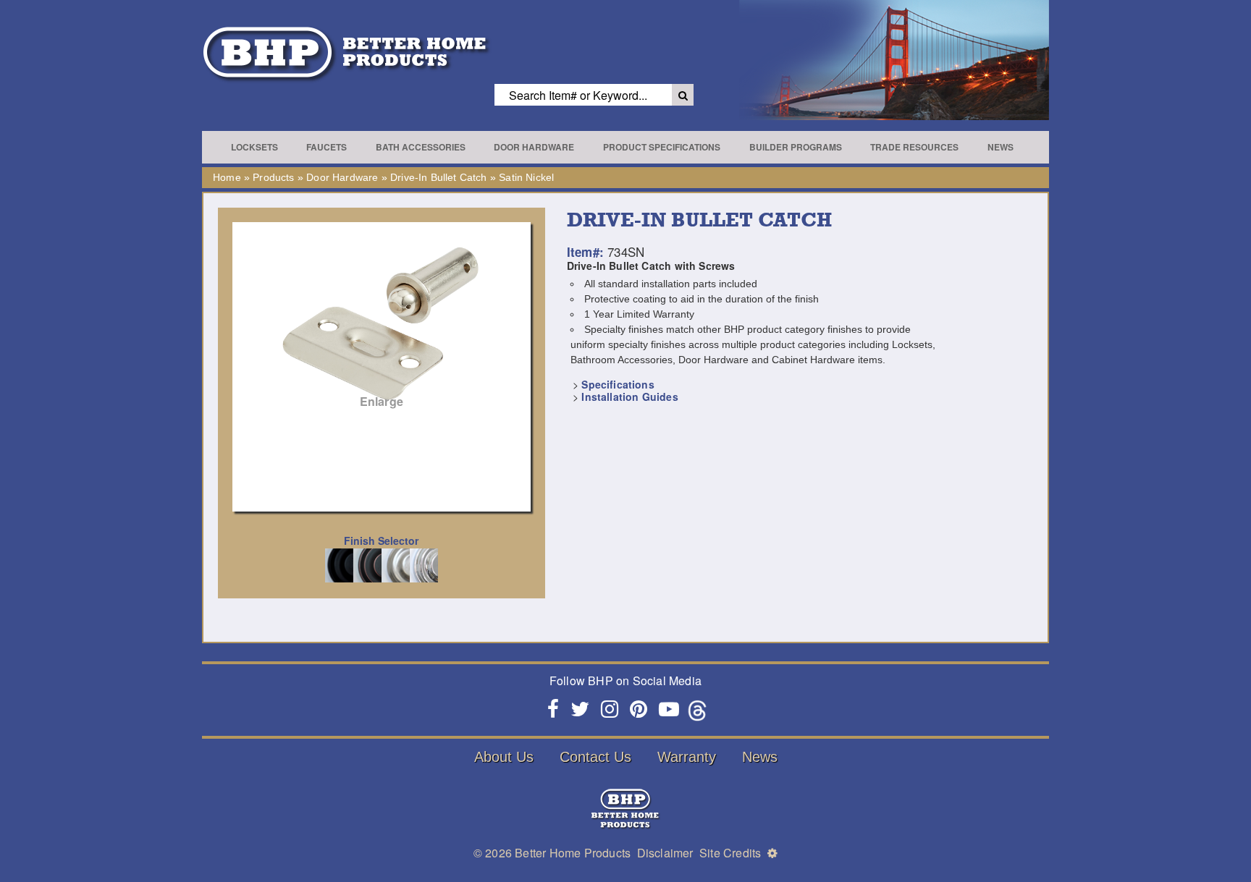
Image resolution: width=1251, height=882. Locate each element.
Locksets (254, 146)
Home (227, 177)
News (1000, 146)
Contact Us (595, 757)
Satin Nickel (526, 177)
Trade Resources (914, 146)
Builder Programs (795, 146)
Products (273, 177)
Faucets (326, 146)
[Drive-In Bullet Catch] (381, 322)
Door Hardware (534, 146)
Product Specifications (661, 146)
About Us (504, 757)
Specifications (617, 384)
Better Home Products (573, 852)
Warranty (686, 757)
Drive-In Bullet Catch (438, 177)
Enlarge (381, 401)
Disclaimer (665, 852)
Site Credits (730, 852)
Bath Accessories (421, 146)
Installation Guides (629, 396)
